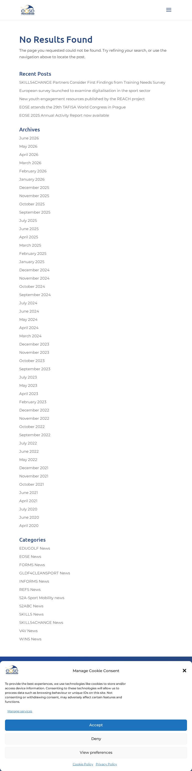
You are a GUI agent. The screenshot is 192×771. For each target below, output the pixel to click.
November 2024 (34, 278)
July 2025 (28, 220)
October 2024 (32, 286)
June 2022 (29, 451)
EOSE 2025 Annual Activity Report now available (64, 115)
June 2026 (29, 138)
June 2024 (29, 311)
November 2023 (34, 352)
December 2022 (34, 410)
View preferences (96, 752)
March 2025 (30, 245)
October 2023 (31, 360)
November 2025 (34, 195)
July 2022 (28, 443)
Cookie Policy (83, 764)
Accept (96, 725)
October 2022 (32, 426)
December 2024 (34, 270)
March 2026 (30, 162)
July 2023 (28, 377)
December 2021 (33, 467)
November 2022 (34, 418)
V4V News (28, 630)
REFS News (29, 589)
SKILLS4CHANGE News (41, 622)
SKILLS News (31, 614)
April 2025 (28, 237)
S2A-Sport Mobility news (41, 597)
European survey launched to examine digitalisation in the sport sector (84, 90)
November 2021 (33, 476)
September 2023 (34, 369)
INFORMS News (34, 581)
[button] (184, 670)
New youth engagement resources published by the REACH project (82, 98)
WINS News (30, 639)
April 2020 (28, 525)
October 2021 (31, 484)
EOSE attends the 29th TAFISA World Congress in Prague (72, 107)
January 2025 (31, 261)
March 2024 (30, 336)
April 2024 (28, 327)
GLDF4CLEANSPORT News (44, 573)
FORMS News (32, 564)
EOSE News (30, 556)
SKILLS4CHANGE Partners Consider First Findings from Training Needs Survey (92, 82)
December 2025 (34, 187)
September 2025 (34, 212)
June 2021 (28, 492)
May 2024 (28, 319)
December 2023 (34, 344)
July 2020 (28, 509)
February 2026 (32, 171)
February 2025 (32, 253)
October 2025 (31, 204)
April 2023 (28, 393)
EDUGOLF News (34, 548)
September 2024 (35, 294)
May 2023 (28, 385)
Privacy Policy (106, 764)
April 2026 (28, 154)
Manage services (20, 711)
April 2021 (28, 500)
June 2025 (28, 228)
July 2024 (28, 303)
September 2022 (34, 434)
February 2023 (32, 401)
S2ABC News (31, 606)
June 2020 (29, 517)
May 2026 (28, 146)
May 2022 (28, 459)
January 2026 (31, 179)
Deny (96, 738)
